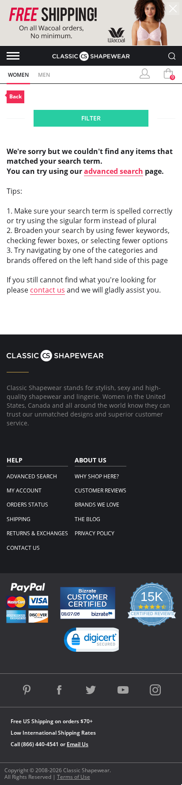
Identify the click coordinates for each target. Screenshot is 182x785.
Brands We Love (97, 504)
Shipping (18, 519)
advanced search (113, 171)
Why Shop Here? (97, 476)
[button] (94, 642)
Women (18, 75)
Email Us (77, 744)
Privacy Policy (94, 533)
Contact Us (23, 548)
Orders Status (27, 504)
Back (15, 96)
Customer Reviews (100, 490)
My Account (24, 490)
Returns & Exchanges (37, 533)
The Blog (87, 519)
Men (44, 75)
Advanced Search (32, 476)
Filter (91, 118)
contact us (47, 290)
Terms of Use (73, 777)
